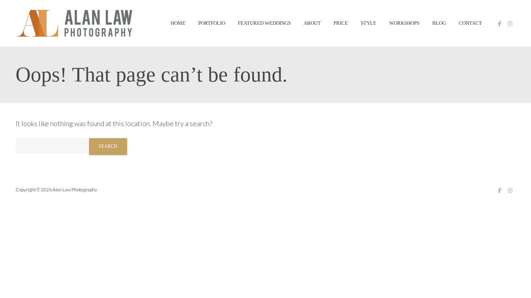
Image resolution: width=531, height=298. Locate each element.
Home (178, 23)
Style (368, 23)
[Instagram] (510, 23)
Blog (439, 23)
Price (341, 23)
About (312, 23)
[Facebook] (500, 23)
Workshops (404, 23)
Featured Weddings (264, 23)
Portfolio (211, 23)
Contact (470, 23)
